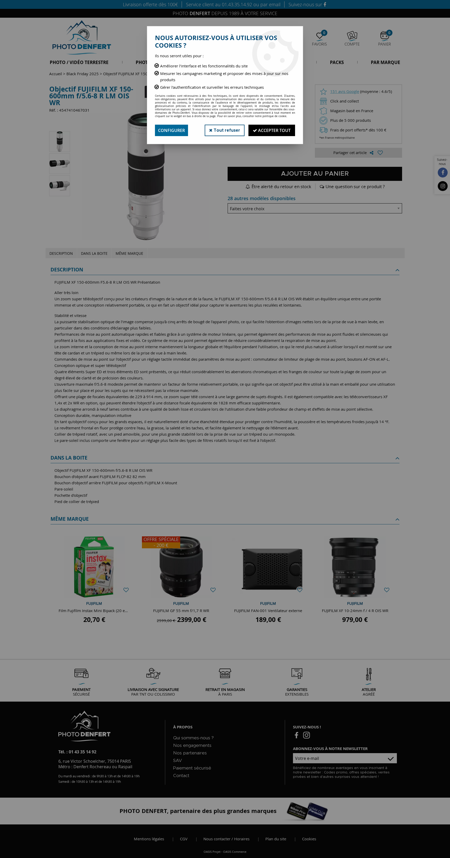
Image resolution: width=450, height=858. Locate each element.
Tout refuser (226, 130)
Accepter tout (274, 130)
